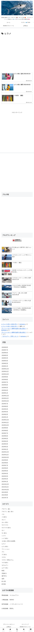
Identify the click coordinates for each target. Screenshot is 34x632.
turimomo (22, 324)
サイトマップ (25, 624)
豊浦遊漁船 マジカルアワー (10, 595)
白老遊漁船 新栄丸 (8, 608)
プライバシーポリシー (9, 624)
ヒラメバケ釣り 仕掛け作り (9, 324)
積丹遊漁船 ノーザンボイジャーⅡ (12, 604)
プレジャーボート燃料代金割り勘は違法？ (13, 328)
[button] (30, 366)
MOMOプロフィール (25, 626)
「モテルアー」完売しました (9, 336)
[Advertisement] (17, 53)
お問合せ (9, 626)
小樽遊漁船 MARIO (8, 599)
